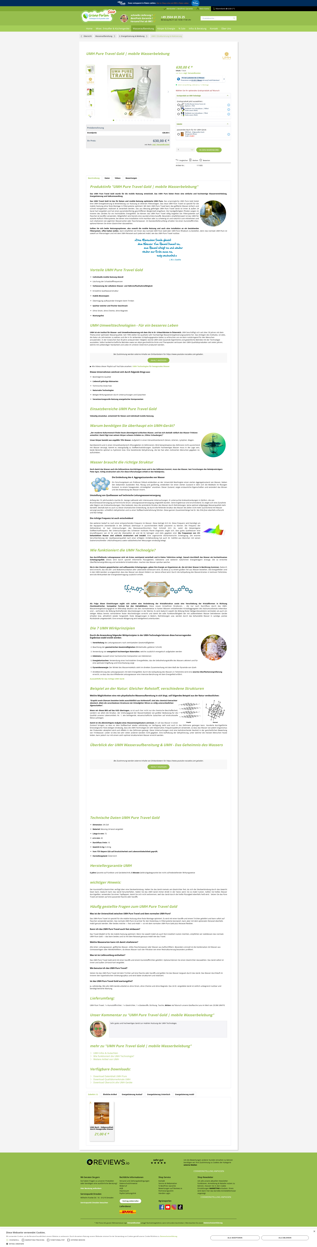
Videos (117, 178)
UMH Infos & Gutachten (105, 1053)
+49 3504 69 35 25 (173, 17)
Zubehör (92, 1094)
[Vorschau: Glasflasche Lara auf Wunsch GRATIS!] (90, 91)
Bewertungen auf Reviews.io (170, 1188)
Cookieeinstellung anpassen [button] (209, 1171)
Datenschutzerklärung (213, 1223)
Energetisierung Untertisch (158, 1094)
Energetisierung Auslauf (132, 1094)
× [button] (314, 1231)
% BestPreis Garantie (167, 1186)
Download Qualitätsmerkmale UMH (111, 1079)
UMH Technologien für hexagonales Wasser (151, 366)
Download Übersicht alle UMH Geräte (112, 1082)
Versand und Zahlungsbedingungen (134, 1181)
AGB (121, 1188)
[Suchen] (234, 18)
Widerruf (123, 1186)
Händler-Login (164, 1193)
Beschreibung (94, 178)
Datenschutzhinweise (128, 1183)
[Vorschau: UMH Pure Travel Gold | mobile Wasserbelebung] (90, 69)
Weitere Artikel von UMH (106, 1059)
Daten (107, 178)
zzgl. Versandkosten (160, 144)
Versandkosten (133, 1223)
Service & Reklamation (167, 1183)
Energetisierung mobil (184, 1094)
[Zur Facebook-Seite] (161, 1207)
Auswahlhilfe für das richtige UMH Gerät (107, 679)
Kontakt (161, 1181)
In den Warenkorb (209, 150)
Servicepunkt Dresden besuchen (94, 1202)
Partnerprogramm (165, 1191)
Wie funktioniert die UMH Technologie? (113, 1056)
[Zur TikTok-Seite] (180, 1207)
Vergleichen (183, 160)
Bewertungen (131, 178)
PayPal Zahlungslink (127, 1193)
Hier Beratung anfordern (90, 1188)
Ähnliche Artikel (110, 1094)
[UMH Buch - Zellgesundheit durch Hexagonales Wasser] (101, 1113)
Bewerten (206, 160)
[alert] (158, 1238)
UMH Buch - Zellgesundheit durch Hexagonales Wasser (101, 1128)
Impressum (124, 1191)
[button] (168, 91)
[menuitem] (89, 28)
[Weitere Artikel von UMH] (226, 55)
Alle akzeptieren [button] (235, 1238)
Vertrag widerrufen (130, 1201)
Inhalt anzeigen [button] (158, 360)
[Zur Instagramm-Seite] (174, 1207)
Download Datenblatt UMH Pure (110, 1076)
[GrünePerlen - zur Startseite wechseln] (98, 17)
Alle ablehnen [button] (285, 1238)
